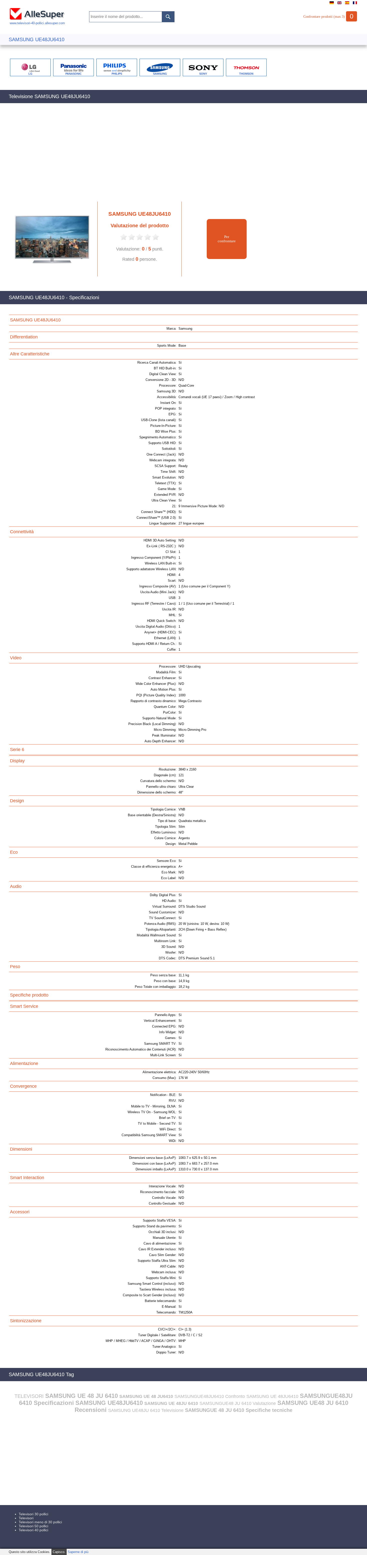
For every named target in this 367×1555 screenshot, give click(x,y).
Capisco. (59, 1552)
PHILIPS (117, 73)
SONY (203, 73)
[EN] (339, 4)
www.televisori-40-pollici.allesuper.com (37, 23)
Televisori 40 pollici (33, 1530)
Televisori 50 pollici (33, 1526)
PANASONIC (73, 73)
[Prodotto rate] (124, 240)
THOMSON (246, 73)
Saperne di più (78, 1552)
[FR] (355, 4)
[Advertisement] (158, 155)
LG (30, 73)
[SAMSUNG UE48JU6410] (49, 275)
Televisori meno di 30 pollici (40, 1522)
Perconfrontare (227, 239)
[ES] (347, 4)
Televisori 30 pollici (33, 1514)
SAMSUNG (160, 73)
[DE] (331, 4)
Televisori (26, 1518)
